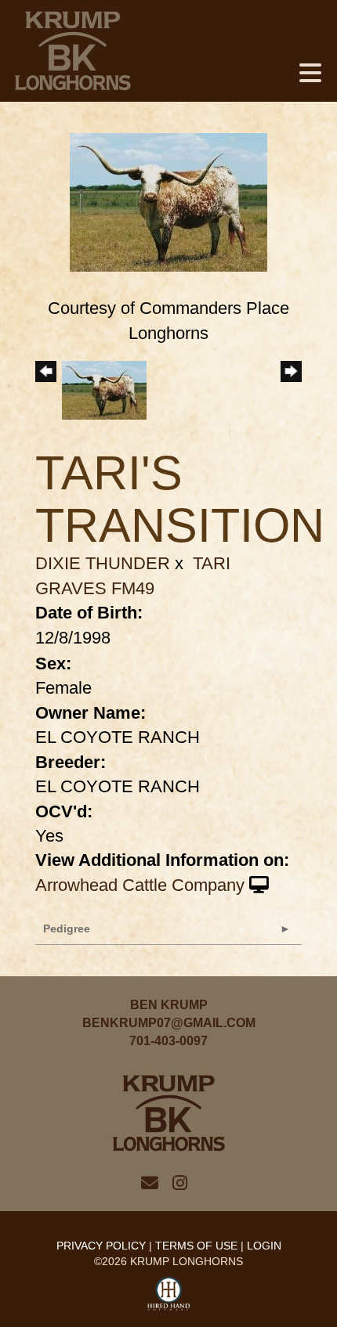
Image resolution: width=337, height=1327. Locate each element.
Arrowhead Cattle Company (140, 885)
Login (264, 1245)
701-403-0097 (168, 1041)
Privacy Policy (101, 1245)
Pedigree (66, 928)
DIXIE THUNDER (102, 563)
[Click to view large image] (168, 201)
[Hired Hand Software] (168, 1294)
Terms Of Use (196, 1245)
